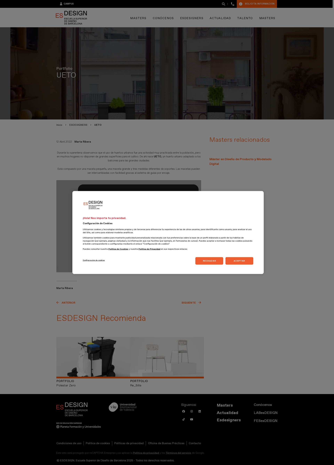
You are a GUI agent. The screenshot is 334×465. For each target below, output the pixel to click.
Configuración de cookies (94, 260)
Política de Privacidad (149, 249)
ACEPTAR (239, 260)
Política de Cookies (118, 249)
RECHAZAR (209, 260)
